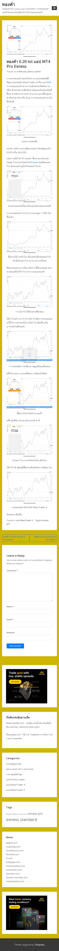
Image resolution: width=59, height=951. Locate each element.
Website (11, 632)
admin (38, 71)
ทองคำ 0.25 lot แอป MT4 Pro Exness (45, 538)
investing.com (13, 846)
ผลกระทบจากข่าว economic (19, 769)
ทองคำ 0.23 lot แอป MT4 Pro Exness (14, 538)
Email (10, 619)
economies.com (14, 869)
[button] (54, 8)
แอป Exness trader (15, 779)
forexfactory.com (14, 850)
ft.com (9, 858)
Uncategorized (13, 763)
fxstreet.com (12, 854)
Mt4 (49, 82)
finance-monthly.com (16, 877)
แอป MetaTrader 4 (24, 520)
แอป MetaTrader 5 (15, 789)
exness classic (12, 814)
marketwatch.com (15, 881)
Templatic (39, 944)
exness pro (35, 814)
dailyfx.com (11, 842)
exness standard (21, 819)
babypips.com (13, 862)
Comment (12, 570)
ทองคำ (8, 4)
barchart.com (13, 873)
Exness (34, 162)
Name (10, 606)
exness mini (23, 814)
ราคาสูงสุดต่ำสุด (14, 774)
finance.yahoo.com (15, 865)
